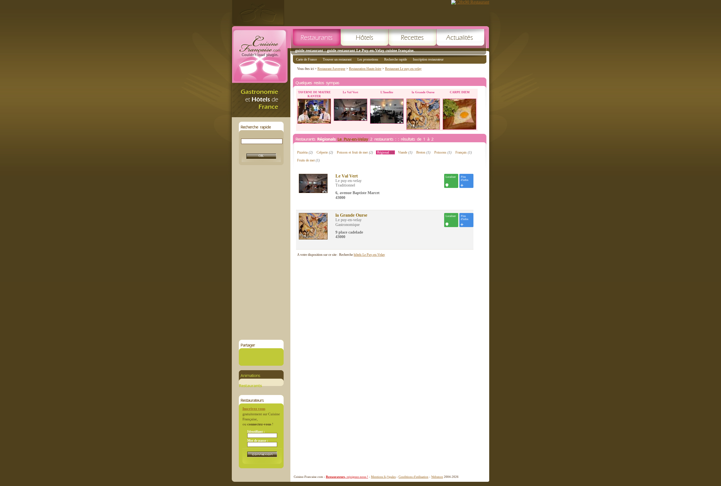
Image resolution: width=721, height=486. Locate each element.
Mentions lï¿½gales (383, 476)
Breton (423, 152)
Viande (405, 152)
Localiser (451, 176)
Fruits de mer (308, 160)
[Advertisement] (261, 252)
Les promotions (367, 59)
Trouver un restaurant (337, 59)
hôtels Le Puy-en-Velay (369, 255)
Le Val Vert (346, 176)
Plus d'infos (464, 178)
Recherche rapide (395, 59)
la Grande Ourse (351, 215)
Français (463, 152)
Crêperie (325, 152)
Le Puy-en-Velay (352, 139)
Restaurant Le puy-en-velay (403, 69)
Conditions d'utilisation (413, 476)
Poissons (442, 152)
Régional (385, 152)
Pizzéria (305, 152)
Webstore (437, 476)
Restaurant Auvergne (331, 69)
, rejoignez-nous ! (347, 476)
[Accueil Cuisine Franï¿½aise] (261, 115)
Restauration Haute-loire (365, 69)
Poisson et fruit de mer (355, 152)
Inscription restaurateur (428, 59)
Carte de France (306, 59)
